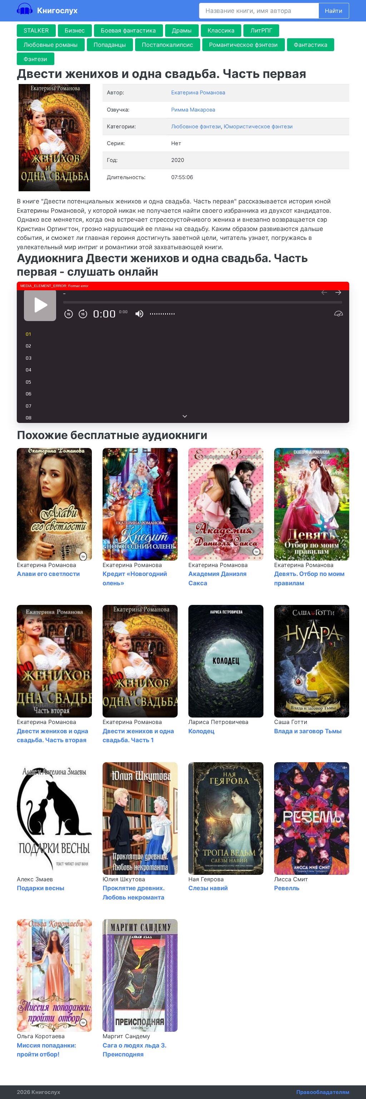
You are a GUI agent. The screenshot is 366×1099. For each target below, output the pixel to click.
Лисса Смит (291, 879)
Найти (333, 10)
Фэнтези (35, 59)
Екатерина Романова (46, 564)
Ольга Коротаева (41, 1036)
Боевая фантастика (128, 30)
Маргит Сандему (126, 1036)
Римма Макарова (193, 110)
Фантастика (310, 44)
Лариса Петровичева (218, 721)
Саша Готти (290, 721)
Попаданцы (110, 44)
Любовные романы (51, 44)
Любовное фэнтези (196, 126)
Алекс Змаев (35, 879)
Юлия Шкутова (124, 879)
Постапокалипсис (167, 44)
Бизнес (75, 30)
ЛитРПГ (261, 30)
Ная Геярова (206, 879)
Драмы (182, 30)
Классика (221, 30)
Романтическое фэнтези (243, 44)
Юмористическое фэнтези (258, 126)
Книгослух (56, 10)
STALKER (36, 30)
